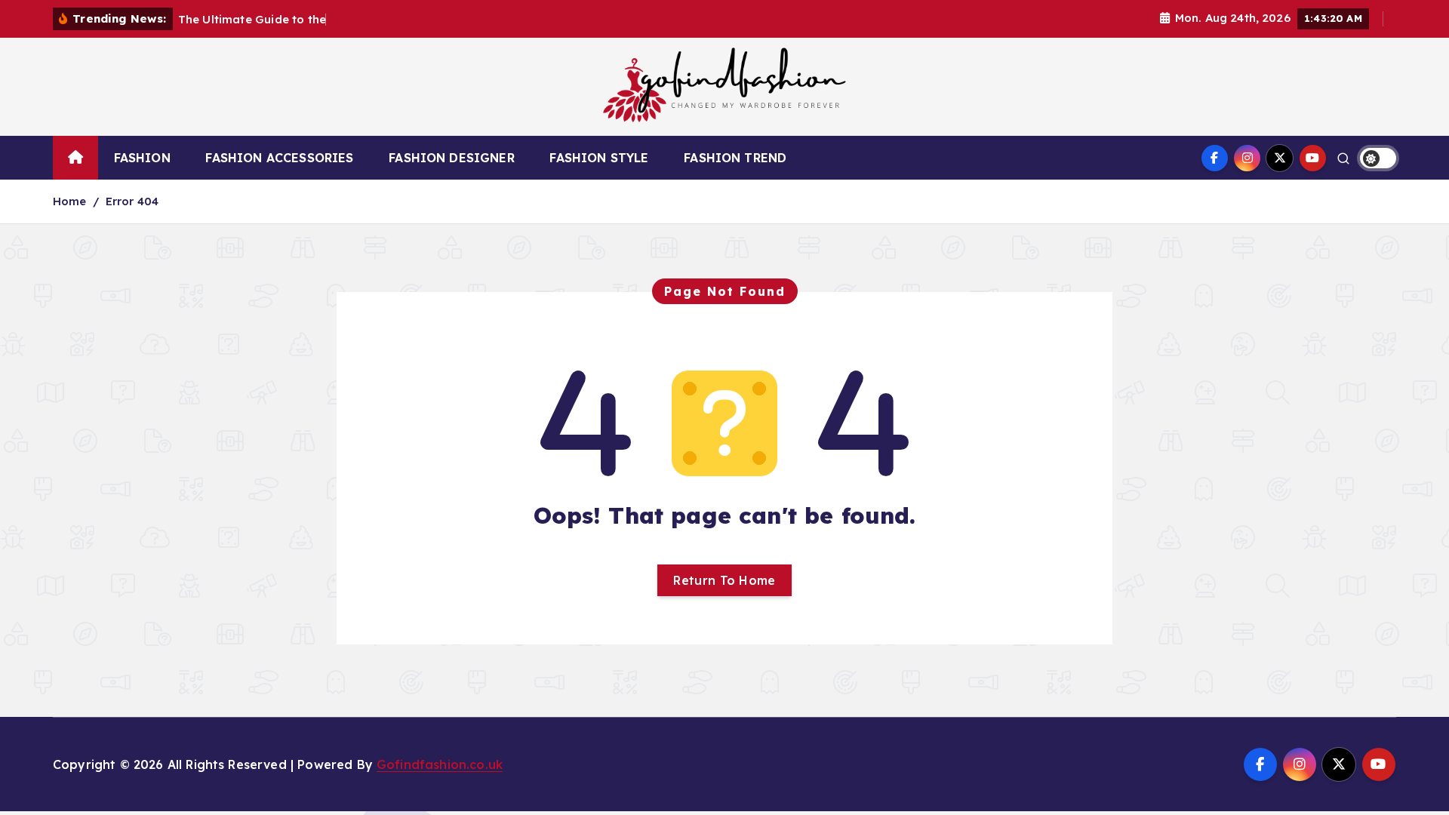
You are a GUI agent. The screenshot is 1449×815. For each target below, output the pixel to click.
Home (70, 201)
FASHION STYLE (598, 157)
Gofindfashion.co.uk (440, 764)
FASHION (142, 157)
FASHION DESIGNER (452, 157)
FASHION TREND (735, 157)
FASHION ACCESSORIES (279, 157)
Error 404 (132, 201)
